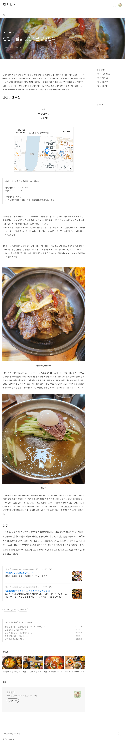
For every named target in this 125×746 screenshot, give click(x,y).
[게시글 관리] (14, 609)
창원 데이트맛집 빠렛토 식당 (15, 636)
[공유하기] (11, 609)
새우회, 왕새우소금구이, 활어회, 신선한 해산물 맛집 (26, 576)
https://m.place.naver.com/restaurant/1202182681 (26, 569)
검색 (114, 5)
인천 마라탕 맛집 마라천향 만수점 (17, 633)
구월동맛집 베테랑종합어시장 (19, 572)
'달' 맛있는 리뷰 (102, 86)
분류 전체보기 (102, 69)
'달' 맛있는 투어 (11, 622)
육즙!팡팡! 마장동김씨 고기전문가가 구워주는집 (27, 590)
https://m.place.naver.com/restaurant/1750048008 (26, 587)
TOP (120, 733)
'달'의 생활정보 (102, 78)
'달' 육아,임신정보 (103, 74)
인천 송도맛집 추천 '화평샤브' (15, 630)
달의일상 (9, 4)
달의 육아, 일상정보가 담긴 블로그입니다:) (22, 695)
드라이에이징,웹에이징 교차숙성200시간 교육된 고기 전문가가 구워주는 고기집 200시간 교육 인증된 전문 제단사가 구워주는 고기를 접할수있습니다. (36, 595)
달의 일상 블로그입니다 (13, 639)
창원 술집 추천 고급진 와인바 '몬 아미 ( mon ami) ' (24, 626)
